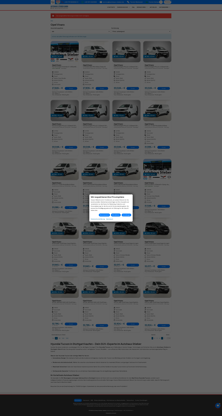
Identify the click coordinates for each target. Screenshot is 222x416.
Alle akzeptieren (104, 215)
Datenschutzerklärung (98, 219)
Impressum (109, 219)
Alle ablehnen (116, 215)
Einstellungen (126, 215)
